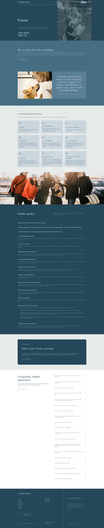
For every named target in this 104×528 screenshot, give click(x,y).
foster (20, 502)
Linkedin (47, 501)
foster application (36, 117)
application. (28, 130)
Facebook (47, 499)
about (19, 505)
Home (19, 499)
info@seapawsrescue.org (74, 498)
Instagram (47, 498)
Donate (20, 508)
